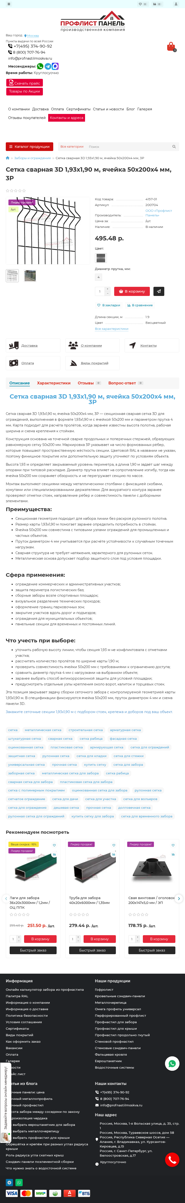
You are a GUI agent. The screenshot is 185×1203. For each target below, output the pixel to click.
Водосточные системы (114, 1067)
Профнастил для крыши (116, 1028)
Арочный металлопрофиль (29, 1099)
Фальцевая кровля (111, 1054)
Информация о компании (28, 1002)
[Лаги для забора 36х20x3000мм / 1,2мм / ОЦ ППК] (33, 867)
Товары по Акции (24, 91)
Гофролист (104, 989)
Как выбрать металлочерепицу (32, 1131)
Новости (13, 1067)
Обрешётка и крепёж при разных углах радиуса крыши (47, 1146)
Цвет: (99, 248)
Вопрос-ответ (124, 383)
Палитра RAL (17, 996)
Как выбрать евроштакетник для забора (40, 1125)
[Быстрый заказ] (158, 291)
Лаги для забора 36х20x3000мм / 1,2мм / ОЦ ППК (30, 903)
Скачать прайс (26, 83)
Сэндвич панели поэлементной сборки (40, 1162)
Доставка (40, 109)
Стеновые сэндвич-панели (118, 1048)
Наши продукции (112, 981)
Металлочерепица (110, 1002)
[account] (176, 4)
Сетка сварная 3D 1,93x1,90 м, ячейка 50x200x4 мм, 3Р (92, 399)
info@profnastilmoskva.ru (30, 58)
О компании (19, 109)
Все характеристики (111, 329)
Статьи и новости (108, 109)
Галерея (144, 109)
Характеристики (54, 383)
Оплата (57, 109)
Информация (19, 981)
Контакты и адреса (66, 118)
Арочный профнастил (25, 1105)
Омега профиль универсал (118, 1009)
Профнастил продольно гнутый (122, 1035)
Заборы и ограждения (32, 158)
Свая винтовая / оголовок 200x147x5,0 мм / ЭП (151, 900)
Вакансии (14, 1048)
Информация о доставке (27, 1009)
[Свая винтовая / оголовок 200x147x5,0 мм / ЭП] (151, 867)
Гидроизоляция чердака (26, 1118)
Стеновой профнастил (114, 1041)
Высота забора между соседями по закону (43, 1112)
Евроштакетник (108, 1061)
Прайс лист (16, 1074)
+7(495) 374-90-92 (32, 46)
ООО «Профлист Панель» (158, 213)
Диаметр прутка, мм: (113, 269)
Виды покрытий (19, 1035)
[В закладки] (54, 845)
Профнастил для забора (116, 1022)
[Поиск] (174, 147)
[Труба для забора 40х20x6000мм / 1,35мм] (92, 867)
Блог (130, 109)
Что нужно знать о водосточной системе (41, 1168)
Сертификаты (78, 109)
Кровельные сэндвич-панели (120, 996)
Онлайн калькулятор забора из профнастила (45, 989)
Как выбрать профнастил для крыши (38, 1138)
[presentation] (6, 899)
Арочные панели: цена (25, 1092)
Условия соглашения (24, 1022)
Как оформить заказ (23, 1041)
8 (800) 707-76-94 (28, 52)
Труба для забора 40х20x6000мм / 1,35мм (89, 900)
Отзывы (88, 383)
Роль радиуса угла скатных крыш (35, 1155)
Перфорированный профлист (120, 1015)
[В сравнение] (54, 854)
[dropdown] (9, 4)
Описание (19, 383)
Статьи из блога (21, 1083)
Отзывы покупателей (27, 118)
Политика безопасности (27, 1015)
